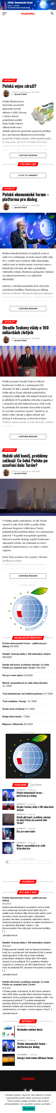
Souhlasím (29, 1108)
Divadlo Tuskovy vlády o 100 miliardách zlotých (26, 654)
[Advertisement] (28, 49)
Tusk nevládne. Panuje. (14, 701)
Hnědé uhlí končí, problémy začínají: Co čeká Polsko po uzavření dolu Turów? (25, 983)
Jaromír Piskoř (20, 94)
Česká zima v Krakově (13, 709)
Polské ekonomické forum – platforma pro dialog (24, 899)
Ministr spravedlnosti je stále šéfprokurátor (25, 683)
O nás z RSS (29, 892)
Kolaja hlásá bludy (11, 716)
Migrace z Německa (12, 724)
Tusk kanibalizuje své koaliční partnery (22, 694)
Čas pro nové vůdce (12, 675)
